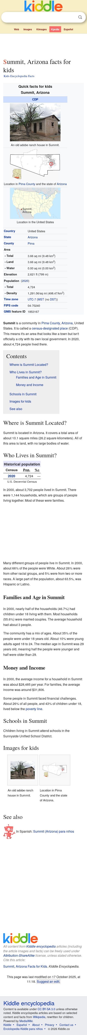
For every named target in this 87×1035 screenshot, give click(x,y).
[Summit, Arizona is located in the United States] (35, 203)
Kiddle (7, 1025)
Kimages (41, 29)
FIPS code (11, 305)
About (36, 1025)
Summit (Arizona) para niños (53, 831)
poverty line (34, 708)
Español (68, 29)
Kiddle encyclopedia (41, 946)
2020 (25, 280)
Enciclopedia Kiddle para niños (23, 1029)
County (9, 243)
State (7, 237)
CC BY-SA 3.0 (46, 1009)
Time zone (11, 299)
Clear (71, 17)
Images (27, 29)
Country (9, 231)
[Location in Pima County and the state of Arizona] (35, 164)
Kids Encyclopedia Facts (19, 76)
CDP (35, 99)
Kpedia (55, 29)
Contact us (66, 1025)
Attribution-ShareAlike (19, 955)
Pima (31, 243)
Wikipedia (39, 1017)
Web (16, 29)
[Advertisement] (43, 45)
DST (53, 299)
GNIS (7, 311)
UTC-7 (32, 299)
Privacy (49, 1025)
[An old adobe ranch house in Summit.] (35, 122)
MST (41, 299)
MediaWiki (26, 1021)
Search (80, 17)
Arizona (62, 184)
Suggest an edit (48, 981)
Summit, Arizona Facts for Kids (25, 966)
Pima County (27, 184)
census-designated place (50, 328)
